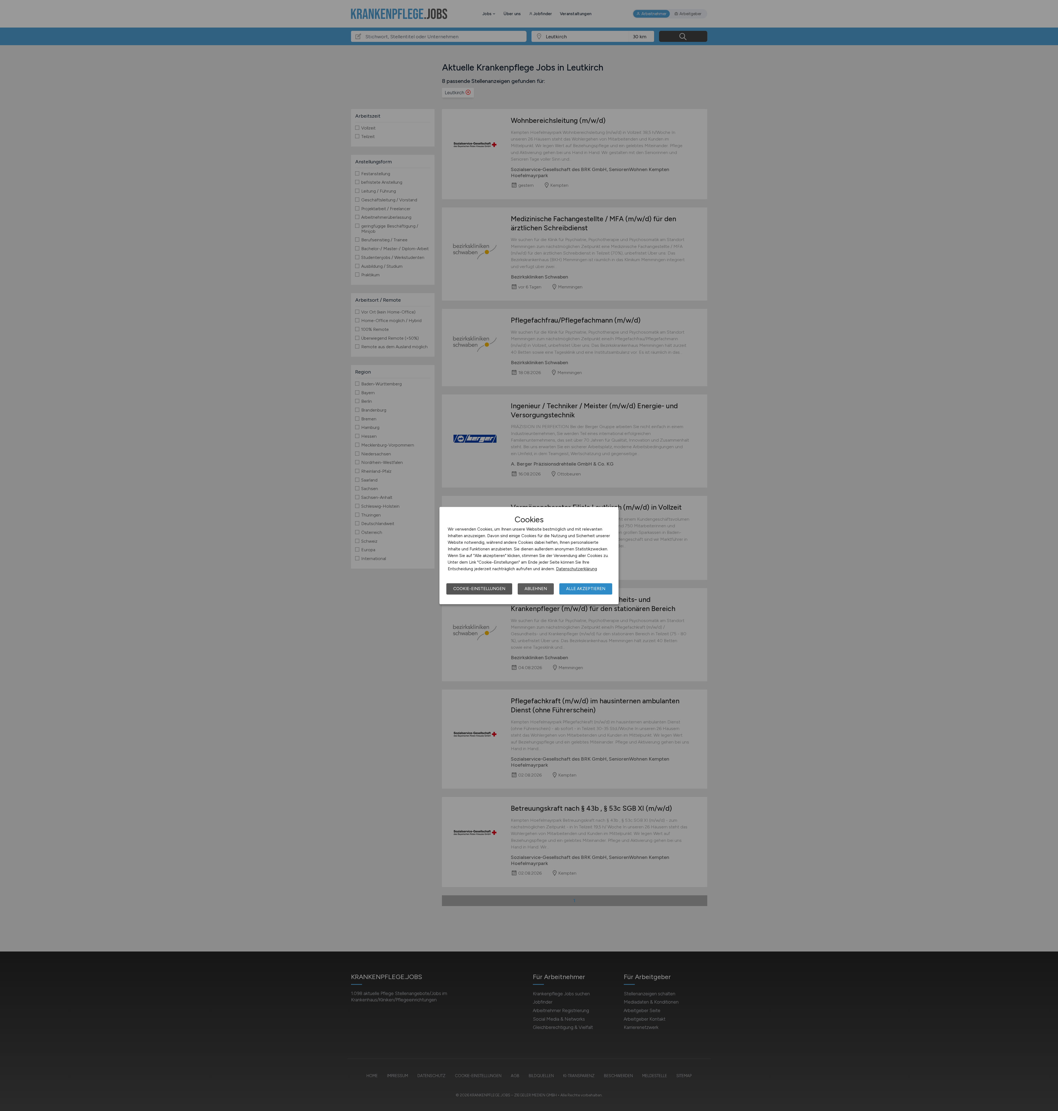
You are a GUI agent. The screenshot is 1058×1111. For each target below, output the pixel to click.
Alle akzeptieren (585, 588)
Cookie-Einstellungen (479, 588)
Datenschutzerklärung (576, 568)
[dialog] (529, 555)
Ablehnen (536, 588)
